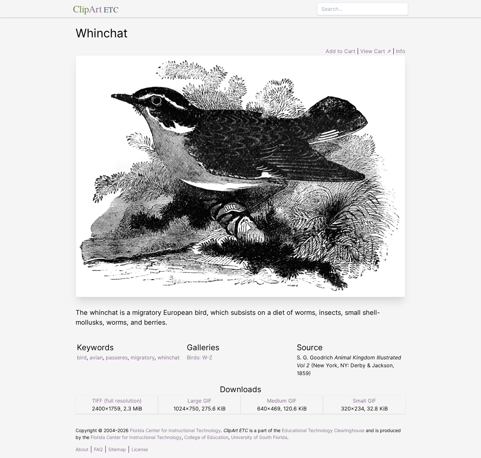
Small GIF (364, 400)
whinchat (168, 357)
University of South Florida (259, 437)
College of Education (206, 437)
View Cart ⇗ (375, 51)
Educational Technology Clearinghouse (323, 430)
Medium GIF (281, 400)
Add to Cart (340, 51)
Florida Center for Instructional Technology (175, 430)
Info (400, 51)
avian (96, 357)
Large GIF (199, 400)
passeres (117, 357)
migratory (142, 357)
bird (82, 357)
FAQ (98, 449)
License (140, 449)
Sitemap (117, 449)
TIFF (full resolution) (117, 400)
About (82, 449)
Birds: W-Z (199, 357)
